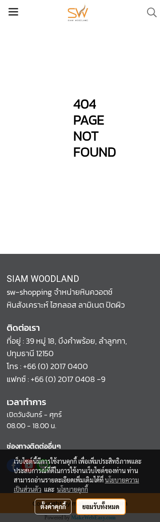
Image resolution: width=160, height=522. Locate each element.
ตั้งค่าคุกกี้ (53, 506)
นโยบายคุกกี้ (72, 489)
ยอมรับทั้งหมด (101, 506)
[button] (149, 12)
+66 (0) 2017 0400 (55, 366)
